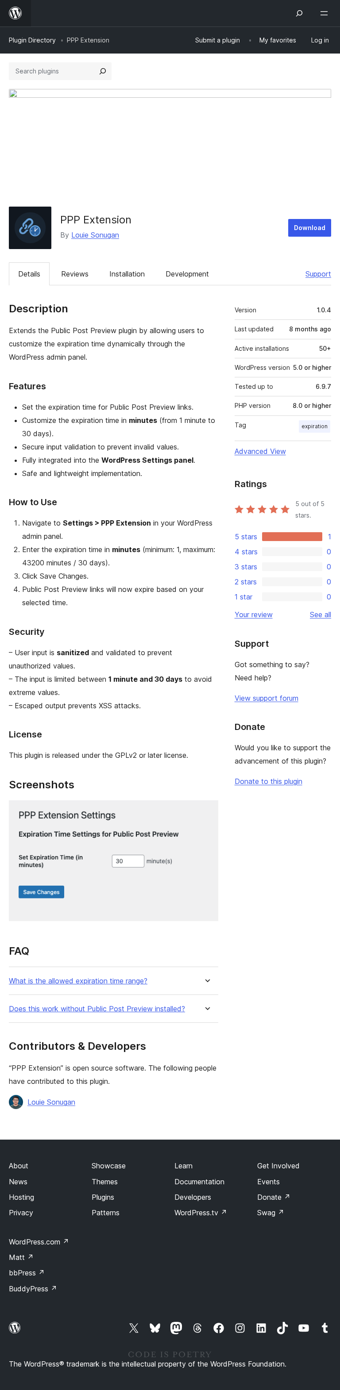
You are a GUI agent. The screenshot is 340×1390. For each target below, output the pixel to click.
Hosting (21, 1197)
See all (320, 614)
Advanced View (260, 451)
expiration (314, 426)
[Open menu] (326, 13)
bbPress (27, 1272)
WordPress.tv (200, 1212)
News (18, 1181)
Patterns (106, 1212)
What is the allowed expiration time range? (78, 981)
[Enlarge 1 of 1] (206, 812)
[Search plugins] (103, 71)
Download (309, 227)
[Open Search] (299, 13)
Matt (21, 1257)
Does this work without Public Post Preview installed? (97, 1009)
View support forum (266, 698)
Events (268, 1181)
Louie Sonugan (95, 234)
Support (318, 273)
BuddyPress (33, 1288)
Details (29, 273)
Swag (270, 1212)
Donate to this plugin (268, 781)
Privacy (21, 1212)
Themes (105, 1181)
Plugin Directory (32, 40)
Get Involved (278, 1165)
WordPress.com (39, 1241)
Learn (183, 1165)
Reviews (75, 273)
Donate (273, 1197)
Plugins (103, 1197)
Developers (192, 1197)
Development (187, 273)
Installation (127, 273)
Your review (254, 614)
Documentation (199, 1181)
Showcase (109, 1165)
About (18, 1165)
